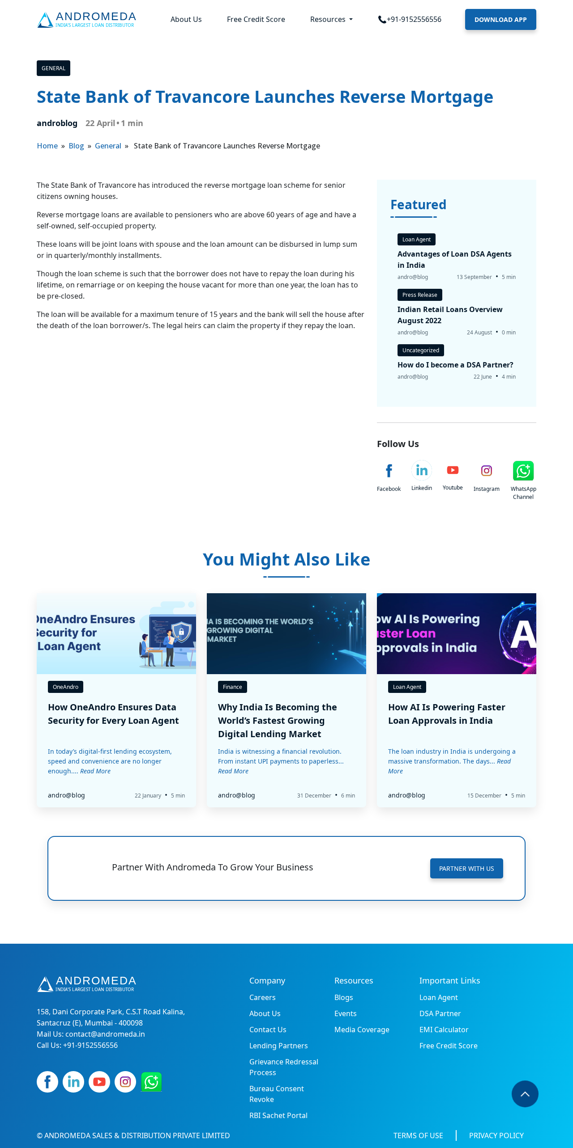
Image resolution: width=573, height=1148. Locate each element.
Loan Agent (438, 997)
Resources (328, 19)
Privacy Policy (496, 1135)
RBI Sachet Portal (278, 1115)
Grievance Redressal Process (283, 1067)
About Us (186, 19)
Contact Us (267, 1029)
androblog (57, 123)
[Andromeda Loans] (88, 19)
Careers (262, 997)
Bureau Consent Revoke (276, 1094)
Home (47, 146)
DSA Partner (440, 1013)
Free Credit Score (256, 19)
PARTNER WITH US (466, 868)
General (53, 68)
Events (345, 1013)
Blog (76, 146)
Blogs (343, 997)
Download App (501, 19)
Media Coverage (361, 1029)
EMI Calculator (444, 1029)
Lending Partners (278, 1046)
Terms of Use (418, 1135)
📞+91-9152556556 (409, 19)
